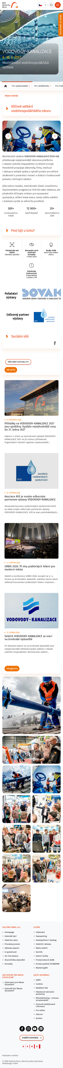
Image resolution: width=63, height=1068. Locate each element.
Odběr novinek (30, 1038)
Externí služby (42, 956)
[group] (11, 370)
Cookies (39, 984)
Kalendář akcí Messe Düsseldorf (13, 989)
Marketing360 (42, 968)
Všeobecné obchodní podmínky (45, 993)
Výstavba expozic (12, 948)
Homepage (9, 932)
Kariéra (39, 1018)
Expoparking (41, 936)
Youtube (34, 1028)
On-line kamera (11, 956)
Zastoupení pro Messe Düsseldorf (14, 983)
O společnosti (11, 952)
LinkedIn (41, 1028)
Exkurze (39, 1014)
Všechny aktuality (18, 362)
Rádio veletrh (42, 948)
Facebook (22, 1028)
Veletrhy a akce (11, 940)
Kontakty (9, 964)
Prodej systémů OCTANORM (47, 964)
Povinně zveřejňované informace (45, 1005)
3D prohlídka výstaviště (15, 960)
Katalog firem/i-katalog (46, 940)
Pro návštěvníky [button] (41, 86)
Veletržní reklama (43, 944)
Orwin (15, 1063)
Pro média (40, 1010)
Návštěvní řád (42, 988)
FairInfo (39, 952)
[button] (42, 5)
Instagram (28, 1028)
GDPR (38, 980)
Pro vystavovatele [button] (20, 86)
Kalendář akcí (11, 936)
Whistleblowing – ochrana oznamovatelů (47, 999)
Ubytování (40, 932)
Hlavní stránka (11, 96)
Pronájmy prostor (12, 944)
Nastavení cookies (10, 1055)
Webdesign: (7, 1063)
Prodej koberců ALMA (45, 960)
